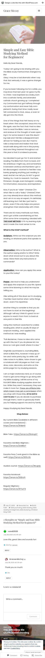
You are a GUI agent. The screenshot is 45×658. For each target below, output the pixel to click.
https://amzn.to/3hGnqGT (26, 434)
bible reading (27, 508)
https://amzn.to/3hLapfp (29, 466)
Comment (33, 616)
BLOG (34, 505)
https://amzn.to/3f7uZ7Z (14, 489)
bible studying (25, 510)
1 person (14, 545)
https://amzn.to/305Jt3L (20, 457)
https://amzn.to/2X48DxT (14, 445)
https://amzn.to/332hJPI (14, 477)
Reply (7, 550)
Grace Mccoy (11, 10)
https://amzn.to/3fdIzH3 (14, 425)
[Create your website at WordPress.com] (22, 2)
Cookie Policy (15, 648)
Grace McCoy (23, 505)
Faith (5, 508)
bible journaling (16, 508)
